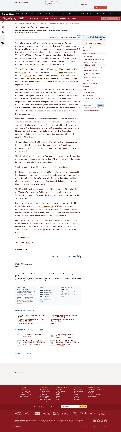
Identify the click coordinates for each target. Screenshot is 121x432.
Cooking (74, 413)
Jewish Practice (24, 389)
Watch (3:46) (59, 337)
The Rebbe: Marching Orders (33, 341)
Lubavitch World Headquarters (76, 420)
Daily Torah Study (60, 393)
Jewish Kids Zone (44, 396)
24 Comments (69, 346)
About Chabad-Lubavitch (94, 389)
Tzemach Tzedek (22, 195)
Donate (106, 14)
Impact (74, 18)
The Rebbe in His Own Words (66, 341)
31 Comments (36, 344)
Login (66, 14)
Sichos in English (52, 23)
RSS (57, 399)
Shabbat (76, 393)
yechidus (41, 81)
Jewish (70, 421)
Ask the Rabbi (82, 14)
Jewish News (43, 393)
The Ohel (90, 393)
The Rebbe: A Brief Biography (33, 334)
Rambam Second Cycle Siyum (28, 323)
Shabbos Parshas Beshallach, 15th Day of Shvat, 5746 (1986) (31, 320)
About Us (85, 427)
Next (65, 36)
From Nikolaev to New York (65, 334)
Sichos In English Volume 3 (47, 294)
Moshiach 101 (43, 394)
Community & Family (25, 394)
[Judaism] (7, 13)
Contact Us (103, 427)
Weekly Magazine (24, 396)
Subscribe (59, 394)
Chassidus (19, 95)
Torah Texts (83, 413)
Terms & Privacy (94, 427)
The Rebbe (91, 391)
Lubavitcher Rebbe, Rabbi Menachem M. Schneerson (53, 274)
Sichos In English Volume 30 (69, 23)
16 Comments (69, 337)
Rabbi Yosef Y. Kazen (49, 421)
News (65, 413)
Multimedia (64, 18)
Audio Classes (55, 413)
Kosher (76, 394)
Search (58, 396)
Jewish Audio (77, 399)
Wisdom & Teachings (49, 18)
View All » (54, 323)
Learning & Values (25, 391)
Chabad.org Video (44, 389)
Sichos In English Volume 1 (47, 290)
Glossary (58, 398)
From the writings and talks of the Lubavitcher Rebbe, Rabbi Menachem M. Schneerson (41, 30)
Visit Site (63, 296)
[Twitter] (98, 420)
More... (41, 301)
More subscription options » (91, 110)
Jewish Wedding (78, 391)
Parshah (76, 396)
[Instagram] (105, 420)
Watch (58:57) (60, 346)
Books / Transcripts (38, 23)
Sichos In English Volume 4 (47, 297)
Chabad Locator (92, 396)
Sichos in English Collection (29, 32)
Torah (59, 142)
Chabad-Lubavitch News (94, 394)
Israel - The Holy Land (45, 399)
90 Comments (27, 336)
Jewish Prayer (77, 398)
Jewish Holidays (78, 389)
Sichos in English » (23, 289)
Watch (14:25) (27, 344)
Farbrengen (45, 128)
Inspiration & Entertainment (27, 393)
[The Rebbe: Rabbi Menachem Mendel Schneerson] (13, 18)
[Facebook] (94, 420)
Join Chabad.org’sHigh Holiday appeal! (53, 2)
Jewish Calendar (60, 391)
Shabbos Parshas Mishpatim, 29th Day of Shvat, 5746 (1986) (64, 316)
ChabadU (46, 413)
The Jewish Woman (45, 391)
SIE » (66, 289)
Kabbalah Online (44, 398)
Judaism (64, 421)
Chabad (42, 420)
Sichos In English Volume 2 (47, 292)
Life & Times (33, 18)
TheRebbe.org (43, 401)
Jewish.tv (37, 413)
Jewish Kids (102, 413)
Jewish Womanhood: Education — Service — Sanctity (62, 320)
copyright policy (41, 280)
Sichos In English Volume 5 (47, 299)
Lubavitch (47, 420)
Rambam (29, 151)
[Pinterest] (102, 420)
